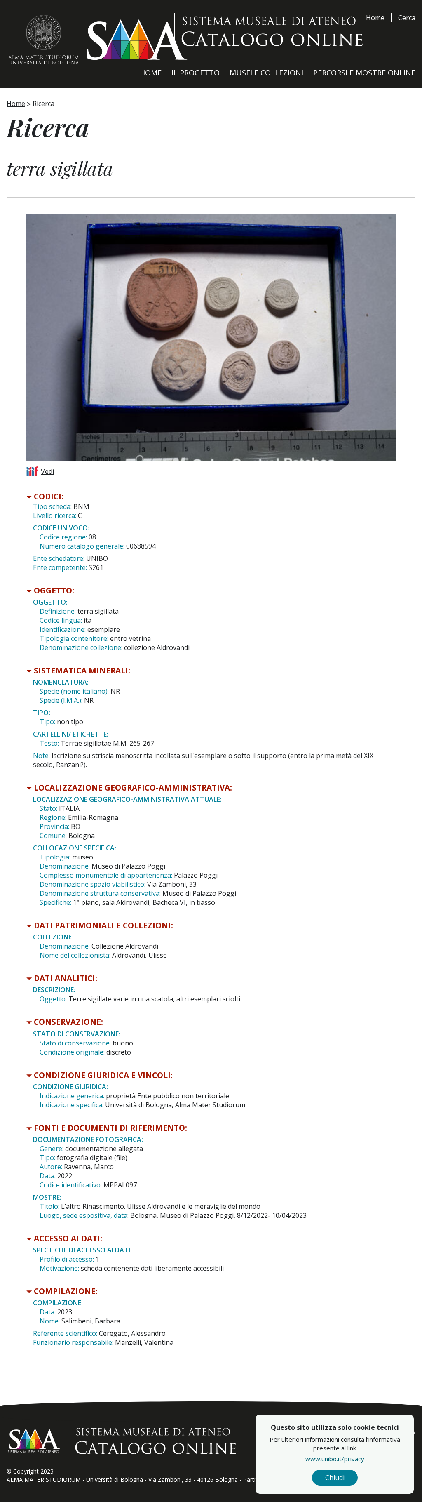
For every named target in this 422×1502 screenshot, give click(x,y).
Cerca (406, 17)
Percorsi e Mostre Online (364, 73)
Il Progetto (195, 73)
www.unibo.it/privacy (334, 1459)
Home (375, 17)
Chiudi (335, 1477)
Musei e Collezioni (266, 73)
